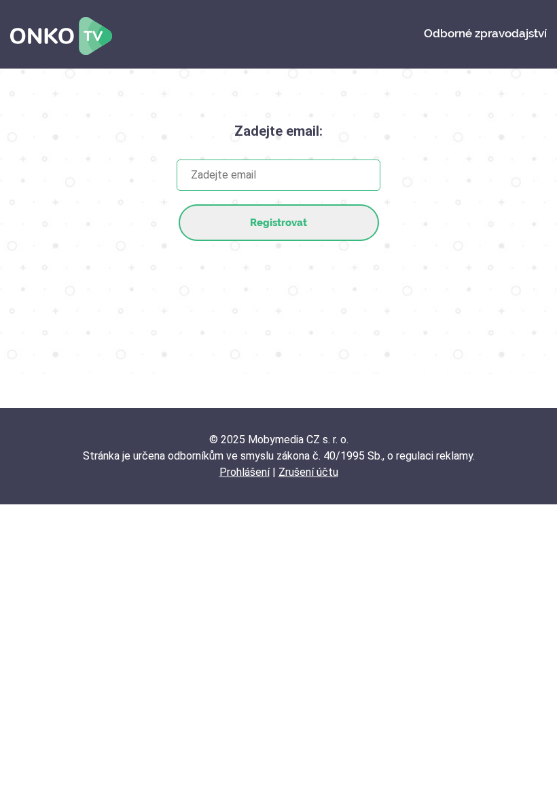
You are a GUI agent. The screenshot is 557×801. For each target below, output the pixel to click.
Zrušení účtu (308, 472)
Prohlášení (244, 472)
